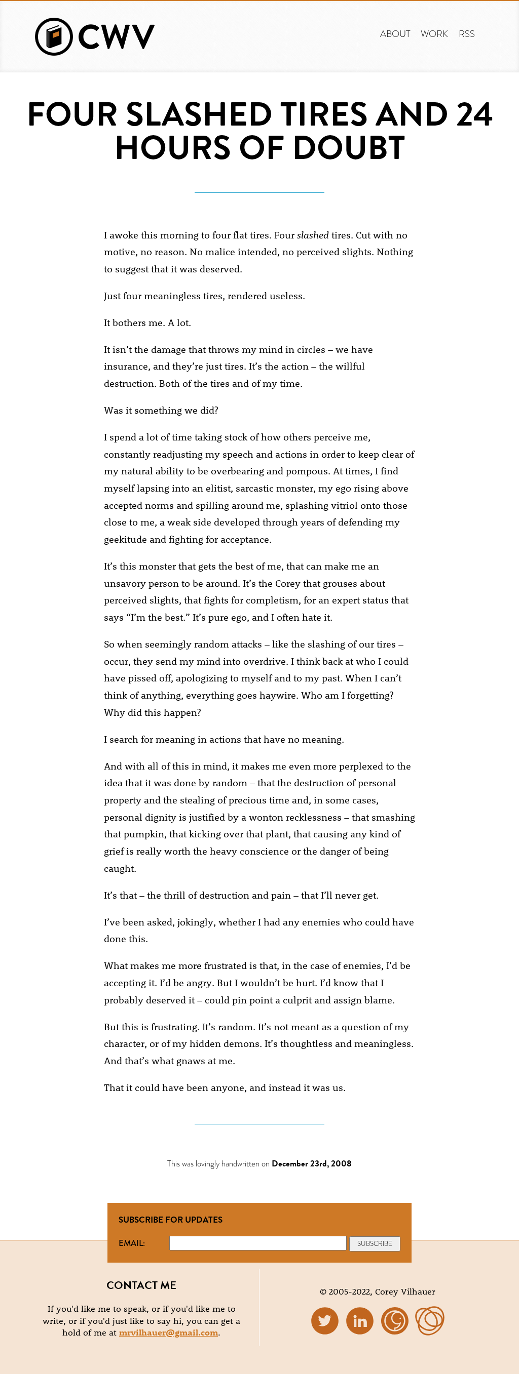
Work (434, 34)
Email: (132, 1242)
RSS (467, 34)
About (395, 34)
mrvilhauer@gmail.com (168, 1332)
